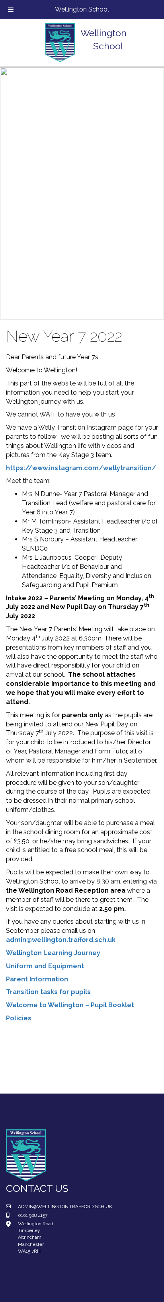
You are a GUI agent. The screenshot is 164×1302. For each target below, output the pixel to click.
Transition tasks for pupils (48, 992)
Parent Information (37, 979)
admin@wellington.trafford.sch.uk (60, 940)
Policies (18, 1018)
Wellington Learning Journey (53, 953)
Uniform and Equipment (45, 966)
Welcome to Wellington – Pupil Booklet (70, 1005)
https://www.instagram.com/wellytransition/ (81, 468)
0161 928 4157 (32, 1215)
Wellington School (82, 9)
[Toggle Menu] (10, 9)
